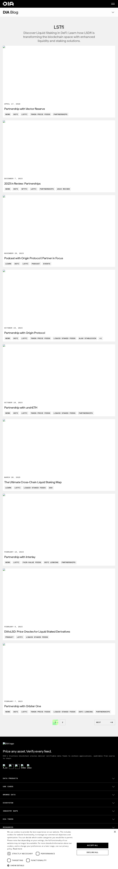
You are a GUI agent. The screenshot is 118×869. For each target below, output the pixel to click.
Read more (17, 849)
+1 (100, 338)
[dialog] (59, 849)
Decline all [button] (92, 852)
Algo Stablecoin (87, 338)
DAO (51, 488)
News (7, 114)
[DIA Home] (8, 4)
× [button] (115, 832)
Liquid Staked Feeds (64, 338)
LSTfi (24, 114)
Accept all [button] (92, 845)
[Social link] (11, 766)
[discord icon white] (29, 766)
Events (46, 264)
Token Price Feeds (40, 114)
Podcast (36, 264)
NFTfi (24, 189)
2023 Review (63, 189)
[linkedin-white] (23, 766)
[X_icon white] (5, 766)
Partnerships (60, 114)
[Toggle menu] (113, 4)
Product (9, 637)
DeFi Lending (51, 562)
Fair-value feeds (32, 562)
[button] (40, 865)
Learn (8, 264)
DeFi (16, 114)
